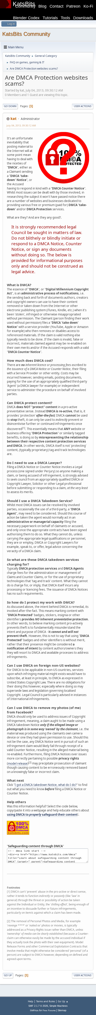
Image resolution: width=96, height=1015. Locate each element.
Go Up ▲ (63, 1001)
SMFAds (34, 1010)
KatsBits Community (26, 34)
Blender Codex (26, 18)
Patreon (73, 6)
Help (30, 1001)
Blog (42, 6)
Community (25, 6)
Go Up (8, 975)
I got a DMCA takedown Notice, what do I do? (46, 785)
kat (13, 118)
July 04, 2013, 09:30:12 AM (21, 125)
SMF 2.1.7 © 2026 (38, 1005)
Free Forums (49, 1010)
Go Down (10, 106)
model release (17, 764)
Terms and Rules (45, 1001)
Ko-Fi (88, 6)
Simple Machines (58, 1005)
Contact (56, 6)
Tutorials (50, 18)
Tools (65, 18)
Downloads (83, 18)
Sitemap (62, 1010)
